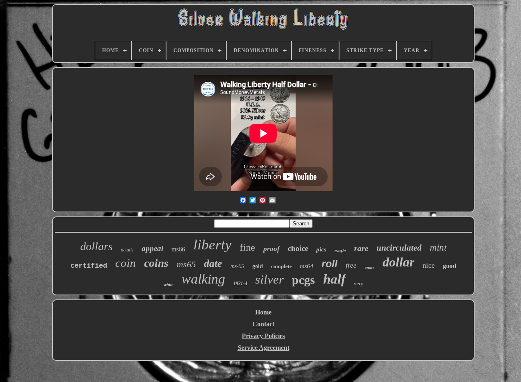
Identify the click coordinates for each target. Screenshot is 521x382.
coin (125, 262)
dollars (96, 246)
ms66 (178, 249)
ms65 (186, 264)
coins (156, 263)
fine (247, 247)
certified (88, 266)
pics (321, 249)
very (358, 283)
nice (428, 265)
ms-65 (237, 266)
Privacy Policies (263, 335)
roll (329, 263)
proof (271, 249)
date (213, 263)
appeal (152, 248)
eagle (340, 250)
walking (203, 278)
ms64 (306, 266)
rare (361, 248)
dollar (398, 262)
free (351, 265)
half (334, 279)
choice (298, 248)
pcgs (303, 279)
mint (438, 247)
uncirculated (399, 248)
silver (269, 279)
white (168, 284)
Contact (263, 324)
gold (257, 266)
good (449, 265)
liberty (212, 245)
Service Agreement (263, 347)
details (127, 250)
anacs (369, 267)
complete (281, 266)
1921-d (240, 283)
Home (263, 312)
